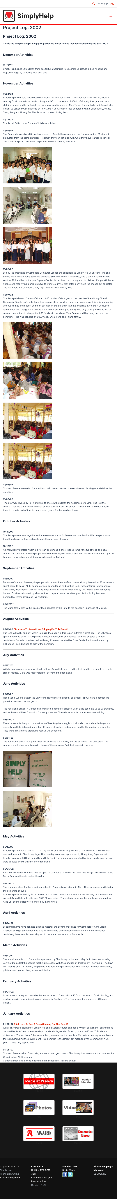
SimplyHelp (35, 16)
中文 (112, 3)
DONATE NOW (38, 1185)
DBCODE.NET (101, 1173)
